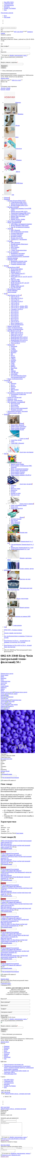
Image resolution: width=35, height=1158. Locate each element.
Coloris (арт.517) (15, 275)
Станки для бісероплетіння (19, 250)
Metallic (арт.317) (16, 272)
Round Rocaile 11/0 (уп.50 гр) (19, 338)
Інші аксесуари (15, 494)
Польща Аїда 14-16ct (17, 238)
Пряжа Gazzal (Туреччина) (18, 426)
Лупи (12, 487)
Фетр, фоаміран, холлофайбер (16, 402)
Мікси (12, 391)
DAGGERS (14, 374)
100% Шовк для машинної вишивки (21, 224)
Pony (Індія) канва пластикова (19, 231)
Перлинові (14, 346)
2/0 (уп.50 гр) (15, 310)
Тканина (9, 228)
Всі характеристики (6, 758)
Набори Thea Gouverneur (18, 216)
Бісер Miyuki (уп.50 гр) (14, 331)
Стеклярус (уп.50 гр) (17, 309)
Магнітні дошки (15, 488)
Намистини (10, 344)
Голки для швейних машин (19, 505)
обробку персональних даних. (18, 55)
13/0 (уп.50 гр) (15, 304)
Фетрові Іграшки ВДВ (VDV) (19, 205)
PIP (12, 354)
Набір (2, 695)
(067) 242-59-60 (18, 31)
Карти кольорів (11, 292)
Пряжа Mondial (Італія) (17, 429)
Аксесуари (4, 701)
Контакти (7, 6)
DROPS (13, 361)
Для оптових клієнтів (7, 13)
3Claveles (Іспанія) (16, 519)
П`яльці (9, 241)
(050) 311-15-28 (16, 80)
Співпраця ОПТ (8, 3)
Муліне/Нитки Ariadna (13, 289)
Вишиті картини (24, 607)
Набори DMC (15, 217)
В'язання (18, 160)
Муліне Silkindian (12, 290)
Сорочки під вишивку (17, 255)
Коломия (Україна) (16, 236)
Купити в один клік (19, 1138)
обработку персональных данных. (20, 1153)
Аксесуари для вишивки (14, 221)
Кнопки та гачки (16, 493)
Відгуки (3, 703)
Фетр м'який (14, 405)
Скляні (13, 348)
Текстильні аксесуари (26, 588)
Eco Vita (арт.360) (16, 287)
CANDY (13, 349)
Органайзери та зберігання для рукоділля (19, 392)
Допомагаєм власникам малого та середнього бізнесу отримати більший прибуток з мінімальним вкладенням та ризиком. (19, 1067)
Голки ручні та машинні (27, 503)
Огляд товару (4, 693)
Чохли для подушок (22, 598)
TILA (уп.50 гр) (15, 343)
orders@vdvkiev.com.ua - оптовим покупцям (17, 1093)
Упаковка (13, 396)
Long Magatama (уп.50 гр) (18, 341)
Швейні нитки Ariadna (17, 464)
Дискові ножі (23, 532)
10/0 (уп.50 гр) (15, 296)
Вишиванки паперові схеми (19, 261)
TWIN (12, 363)
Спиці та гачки (24, 438)
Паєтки (9, 382)
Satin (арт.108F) (15, 279)
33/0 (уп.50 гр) (15, 321)
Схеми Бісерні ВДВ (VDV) (18, 202)
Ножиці (22, 517)
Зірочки (13, 357)
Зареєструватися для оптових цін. (14, 1064)
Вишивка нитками (12, 207)
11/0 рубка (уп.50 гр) (17, 301)
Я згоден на (15, 55)
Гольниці (13, 485)
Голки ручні (14, 507)
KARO (13, 365)
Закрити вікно (5, 78)
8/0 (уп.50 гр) (15, 318)
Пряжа (22, 423)
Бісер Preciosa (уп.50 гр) (14, 295)
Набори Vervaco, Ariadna (18, 219)
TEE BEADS (14, 372)
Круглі (13, 385)
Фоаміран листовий (16, 409)
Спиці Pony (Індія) (16, 440)
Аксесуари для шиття (26, 484)
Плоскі (13, 388)
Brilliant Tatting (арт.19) (17, 286)
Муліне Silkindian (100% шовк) (20, 225)
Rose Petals (14, 368)
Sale (13, 194)
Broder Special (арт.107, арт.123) (20, 282)
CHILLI (13, 358)
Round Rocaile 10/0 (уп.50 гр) (19, 337)
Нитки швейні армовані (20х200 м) (21, 475)
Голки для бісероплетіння (14, 327)
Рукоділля (19, 148)
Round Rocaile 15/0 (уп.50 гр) (19, 340)
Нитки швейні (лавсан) (17, 473)
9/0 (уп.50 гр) (15, 320)
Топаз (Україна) (15, 523)
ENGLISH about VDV (10, 1074)
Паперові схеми (12, 259)
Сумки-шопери (17, 625)
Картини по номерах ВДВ (22, 616)
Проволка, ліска (12, 399)
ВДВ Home (19, 183)
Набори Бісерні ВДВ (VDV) (19, 204)
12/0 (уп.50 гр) (15, 303)
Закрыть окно (5, 1156)
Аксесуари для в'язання (26, 452)
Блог (5, 10)
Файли (3, 707)
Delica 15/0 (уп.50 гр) (17, 334)
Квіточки (13, 383)
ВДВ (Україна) (15, 247)
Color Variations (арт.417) (18, 273)
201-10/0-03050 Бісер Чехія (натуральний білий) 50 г (18, 376)
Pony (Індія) (14, 245)
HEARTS (13, 352)
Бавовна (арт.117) (16, 270)
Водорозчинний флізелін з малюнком (18, 256)
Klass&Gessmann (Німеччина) (19, 244)
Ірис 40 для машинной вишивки (20, 227)
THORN (13, 371)
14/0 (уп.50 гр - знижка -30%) (19, 306)
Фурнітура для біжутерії (14, 397)
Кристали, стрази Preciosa (14, 400)
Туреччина (14, 248)
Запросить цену (16, 1155)
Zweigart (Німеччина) (17, 233)
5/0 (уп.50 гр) (15, 313)
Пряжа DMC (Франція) (17, 425)
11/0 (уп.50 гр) (15, 300)
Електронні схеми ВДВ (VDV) (20, 214)
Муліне (17, 125)
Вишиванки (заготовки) (18, 253)
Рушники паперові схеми (18, 264)
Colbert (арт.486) (15, 281)
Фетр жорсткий (15, 403)
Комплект (3, 697)
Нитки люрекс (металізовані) (19, 470)
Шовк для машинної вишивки (19, 469)
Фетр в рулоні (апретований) (19, 408)
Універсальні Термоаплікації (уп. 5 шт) (22, 547)
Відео (2, 709)
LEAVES (13, 360)
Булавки (13, 491)
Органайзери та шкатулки (18, 394)
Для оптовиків (14, 777)
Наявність (3, 706)
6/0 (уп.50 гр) (15, 315)
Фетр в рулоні (15, 406)
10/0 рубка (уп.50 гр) (17, 298)
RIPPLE (13, 366)
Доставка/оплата (9, 5)
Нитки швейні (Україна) (18, 472)
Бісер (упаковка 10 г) (17, 323)
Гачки (12, 441)
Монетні (13, 386)
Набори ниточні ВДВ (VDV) (19, 211)
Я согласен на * (16, 1153)
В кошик (3, 852)
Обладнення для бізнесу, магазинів (17, 411)
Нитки (19, 462)
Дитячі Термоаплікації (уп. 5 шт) (20, 549)
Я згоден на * (15, 1137)
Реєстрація (7, 17)
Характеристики (5, 700)
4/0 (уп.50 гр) (15, 312)
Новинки (18, 102)
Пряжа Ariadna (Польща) (18, 428)
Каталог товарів (5, 88)
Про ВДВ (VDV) (9, 2)
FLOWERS (14, 351)
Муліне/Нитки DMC (13, 267)
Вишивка (20, 114)
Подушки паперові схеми (18, 262)
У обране (3, 855)
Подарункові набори (17, 269)
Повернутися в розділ (7, 692)
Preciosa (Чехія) (5, 771)
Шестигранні (15, 389)
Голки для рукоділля (17, 508)
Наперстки (14, 490)
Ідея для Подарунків (13, 589)
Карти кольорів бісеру (17, 324)
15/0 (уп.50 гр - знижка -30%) (19, 307)
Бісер (16, 137)
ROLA (13, 355)
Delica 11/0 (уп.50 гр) (17, 332)
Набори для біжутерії (13, 326)
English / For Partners (10, 8)
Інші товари (19, 833)
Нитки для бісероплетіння (15, 379)
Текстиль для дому (25, 579)
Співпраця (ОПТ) (6, 983)
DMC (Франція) (15, 230)
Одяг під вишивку (12, 252)
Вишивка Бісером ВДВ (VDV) (16, 200)
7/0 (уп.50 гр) (15, 317)
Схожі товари (4, 704)
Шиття (18, 171)
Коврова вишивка (12, 258)
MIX (12, 369)
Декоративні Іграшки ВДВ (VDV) (20, 213)
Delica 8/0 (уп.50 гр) (16, 335)
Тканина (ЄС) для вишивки (19, 239)
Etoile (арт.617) (15, 284)
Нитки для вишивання (14, 222)
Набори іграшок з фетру (14, 413)
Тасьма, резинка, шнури (27, 568)
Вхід (5, 15)
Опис (2, 698)
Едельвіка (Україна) (16, 234)
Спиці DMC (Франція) (17, 443)
